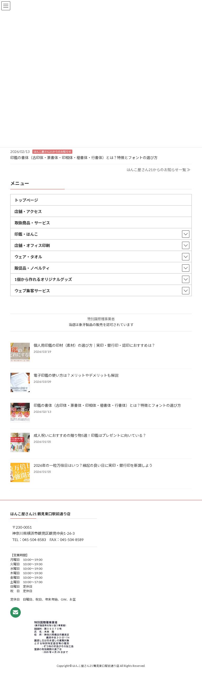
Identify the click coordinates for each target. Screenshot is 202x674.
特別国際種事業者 (101, 319)
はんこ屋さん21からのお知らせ (52, 151)
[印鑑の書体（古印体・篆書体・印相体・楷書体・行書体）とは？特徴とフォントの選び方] (20, 413)
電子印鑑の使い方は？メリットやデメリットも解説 (76, 375)
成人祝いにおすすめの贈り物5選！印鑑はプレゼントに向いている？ (90, 435)
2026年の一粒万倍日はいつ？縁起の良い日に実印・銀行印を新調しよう (93, 465)
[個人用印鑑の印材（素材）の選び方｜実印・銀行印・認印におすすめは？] (20, 353)
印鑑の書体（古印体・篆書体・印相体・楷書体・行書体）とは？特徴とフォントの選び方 (84, 157)
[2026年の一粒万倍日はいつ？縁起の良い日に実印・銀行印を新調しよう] (20, 473)
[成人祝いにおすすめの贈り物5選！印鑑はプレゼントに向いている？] (20, 443)
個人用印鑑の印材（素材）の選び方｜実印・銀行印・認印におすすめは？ (94, 345)
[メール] (15, 612)
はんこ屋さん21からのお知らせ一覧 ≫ (158, 169)
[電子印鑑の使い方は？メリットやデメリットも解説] (20, 383)
